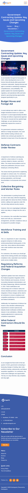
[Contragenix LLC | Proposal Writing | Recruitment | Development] (7, 2)
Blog (16, 26)
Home (9, 26)
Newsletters (12, 29)
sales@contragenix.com (9, 423)
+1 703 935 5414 (7, 420)
